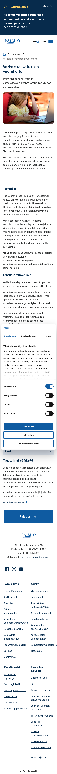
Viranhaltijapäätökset (15, 708)
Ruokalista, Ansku (13, 629)
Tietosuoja (37, 650)
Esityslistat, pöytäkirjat (10, 676)
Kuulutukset (10, 696)
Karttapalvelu (11, 597)
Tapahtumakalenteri (15, 644)
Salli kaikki (28, 426)
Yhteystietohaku (40, 591)
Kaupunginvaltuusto (15, 690)
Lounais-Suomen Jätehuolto (40, 707)
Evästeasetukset (40, 619)
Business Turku (39, 677)
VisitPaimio (10, 657)
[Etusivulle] (4, 54)
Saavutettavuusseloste (44, 644)
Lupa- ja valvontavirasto (39, 723)
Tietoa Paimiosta (13, 591)
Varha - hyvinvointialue (39, 733)
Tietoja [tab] (47, 336)
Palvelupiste (37, 597)
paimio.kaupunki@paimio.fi (35, 557)
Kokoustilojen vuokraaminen (38, 637)
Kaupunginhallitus (14, 684)
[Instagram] (14, 569)
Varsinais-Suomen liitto (41, 749)
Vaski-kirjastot (39, 757)
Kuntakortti (10, 603)
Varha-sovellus (39, 741)
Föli (33, 684)
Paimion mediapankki (10, 611)
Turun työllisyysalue (42, 715)
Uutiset (8, 650)
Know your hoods (40, 690)
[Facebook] (7, 569)
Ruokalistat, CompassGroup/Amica (16, 621)
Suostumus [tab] (10, 336)
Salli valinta (28, 435)
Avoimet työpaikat (41, 613)
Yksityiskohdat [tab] (28, 336)
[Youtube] (21, 569)
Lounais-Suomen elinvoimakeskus (40, 698)
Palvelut (16, 54)
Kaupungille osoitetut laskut (39, 627)
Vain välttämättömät (28, 443)
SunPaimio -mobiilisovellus (11, 637)
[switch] (49, 395)
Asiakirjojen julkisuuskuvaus (40, 605)
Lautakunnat (11, 702)
